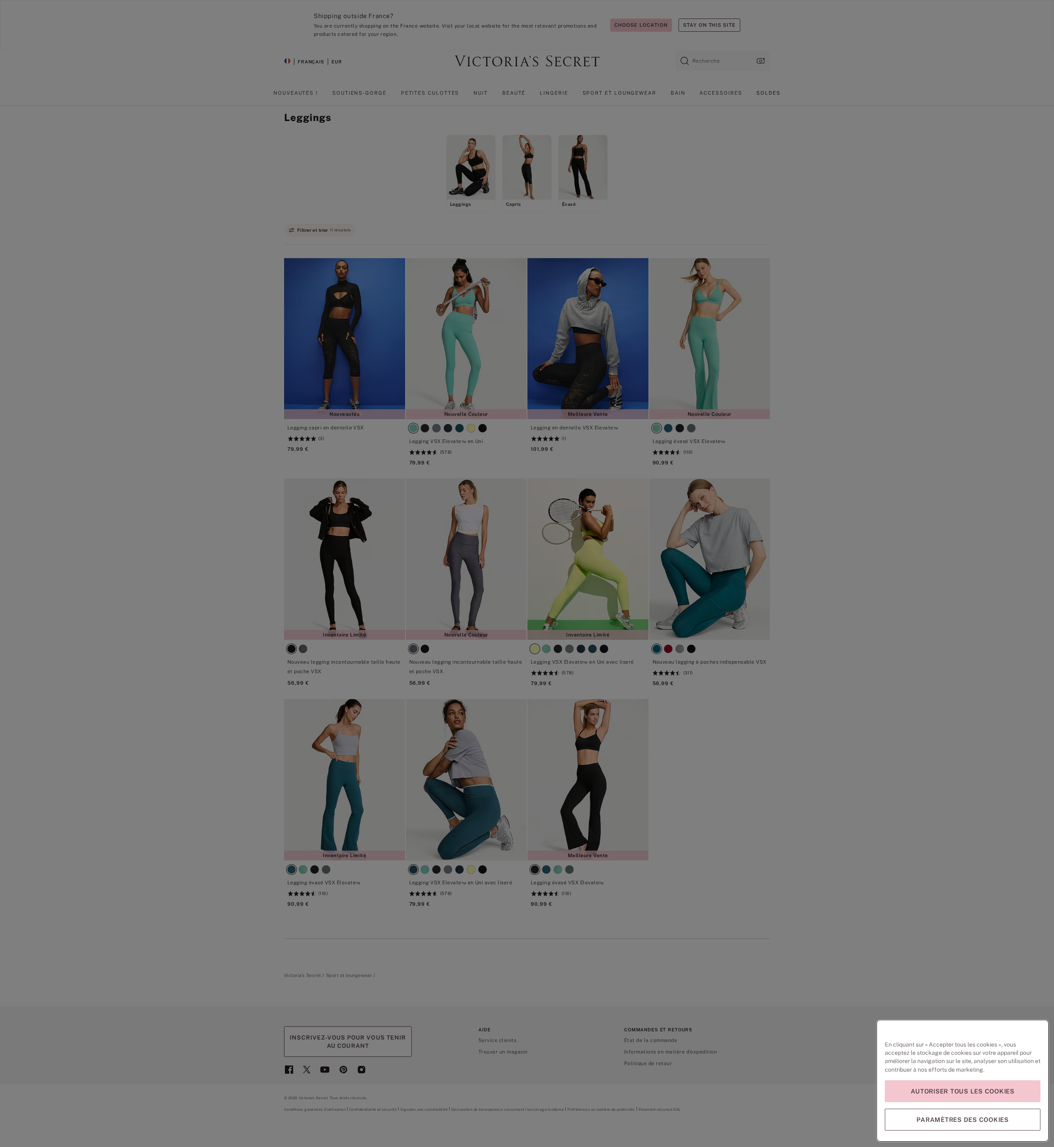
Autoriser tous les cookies (962, 1091)
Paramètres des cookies (962, 1119)
